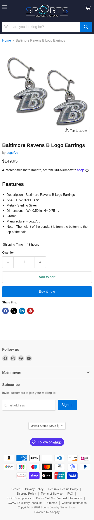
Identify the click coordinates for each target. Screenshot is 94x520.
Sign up (67, 405)
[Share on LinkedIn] (22, 311)
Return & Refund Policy (63, 489)
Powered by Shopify (47, 512)
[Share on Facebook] (5, 311)
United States (45, 425)
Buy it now (47, 291)
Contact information (74, 502)
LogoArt (12, 152)
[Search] (86, 27)
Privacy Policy (34, 489)
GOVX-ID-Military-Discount (25, 502)
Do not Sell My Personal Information (59, 498)
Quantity (8, 252)
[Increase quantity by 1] (40, 262)
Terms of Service (52, 493)
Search (15, 489)
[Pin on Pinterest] (30, 311)
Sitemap (52, 502)
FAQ (70, 493)
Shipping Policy (26, 493)
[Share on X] (13, 311)
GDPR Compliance (19, 498)
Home (6, 40)
